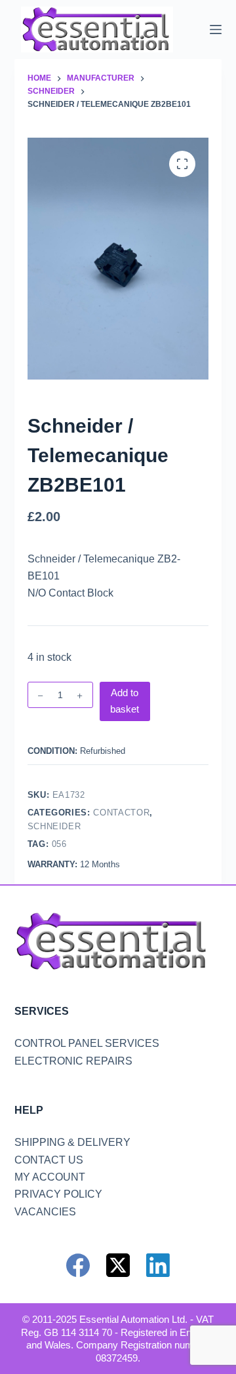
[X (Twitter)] (118, 1265)
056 (59, 844)
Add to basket (124, 701)
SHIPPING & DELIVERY (72, 1142)
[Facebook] (78, 1265)
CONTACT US (48, 1160)
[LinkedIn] (158, 1265)
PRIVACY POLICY (58, 1194)
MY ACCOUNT (49, 1177)
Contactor (121, 812)
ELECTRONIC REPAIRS (73, 1061)
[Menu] (216, 29)
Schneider (54, 826)
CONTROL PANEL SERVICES (86, 1043)
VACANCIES (45, 1211)
